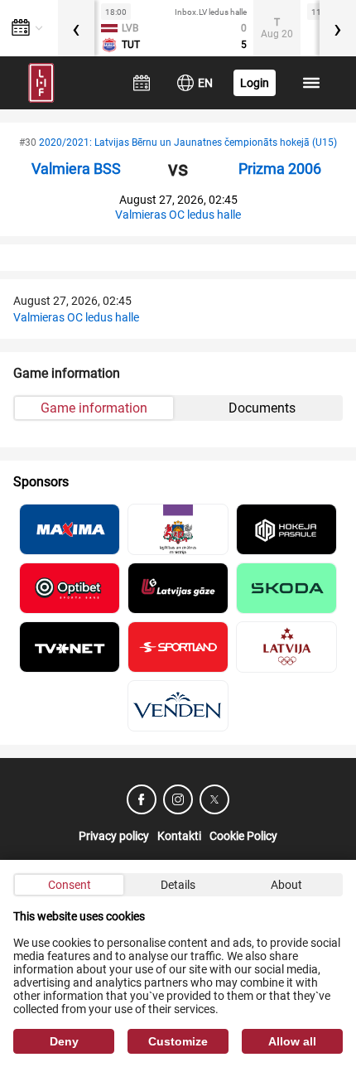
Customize (178, 1041)
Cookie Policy (243, 835)
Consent (69, 884)
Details (178, 884)
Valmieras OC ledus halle (178, 214)
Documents (262, 408)
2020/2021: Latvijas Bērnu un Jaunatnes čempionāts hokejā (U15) (188, 142)
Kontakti (179, 835)
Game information (94, 408)
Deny (64, 1041)
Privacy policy (114, 835)
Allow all (292, 1041)
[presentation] (76, 28)
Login (254, 82)
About (286, 884)
